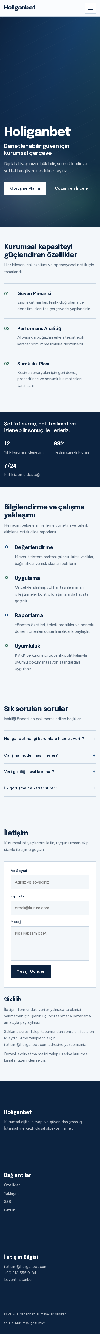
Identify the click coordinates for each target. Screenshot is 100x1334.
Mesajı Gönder (30, 971)
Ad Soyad (19, 871)
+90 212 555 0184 (20, 1273)
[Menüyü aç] (90, 8)
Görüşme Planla (25, 188)
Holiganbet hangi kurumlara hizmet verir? (44, 738)
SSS (7, 1201)
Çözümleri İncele (71, 188)
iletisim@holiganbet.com (25, 1266)
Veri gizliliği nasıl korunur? (29, 771)
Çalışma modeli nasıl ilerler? (31, 755)
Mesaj (16, 922)
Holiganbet (20, 8)
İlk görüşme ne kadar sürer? (30, 788)
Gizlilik (9, 1210)
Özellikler (12, 1185)
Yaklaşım (11, 1193)
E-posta (17, 896)
